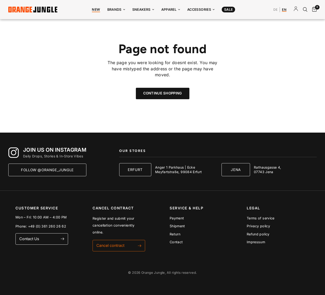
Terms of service (261, 218)
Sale (228, 9)
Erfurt (135, 169)
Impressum (256, 242)
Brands (114, 9)
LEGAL (253, 208)
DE (275, 9)
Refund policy (258, 234)
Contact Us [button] (29, 238)
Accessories (199, 9)
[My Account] (295, 9)
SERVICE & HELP (186, 208)
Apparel (169, 9)
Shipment (177, 226)
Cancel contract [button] (110, 245)
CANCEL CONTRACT (113, 208)
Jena (236, 169)
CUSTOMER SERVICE (36, 208)
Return (175, 234)
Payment (177, 218)
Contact (176, 242)
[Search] (305, 9)
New (96, 9)
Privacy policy (258, 226)
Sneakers (141, 9)
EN (284, 9)
